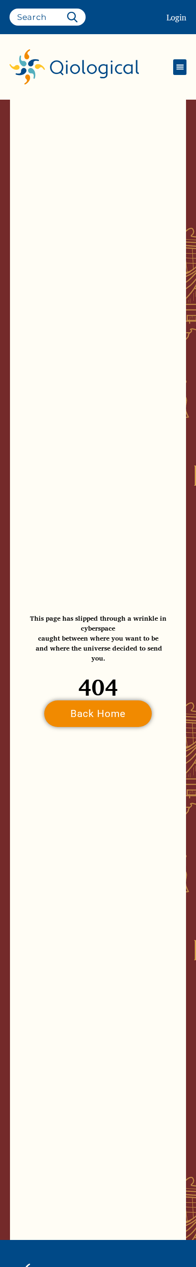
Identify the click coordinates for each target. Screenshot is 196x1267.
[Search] (74, 17)
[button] (179, 67)
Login (176, 17)
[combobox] (48, 17)
